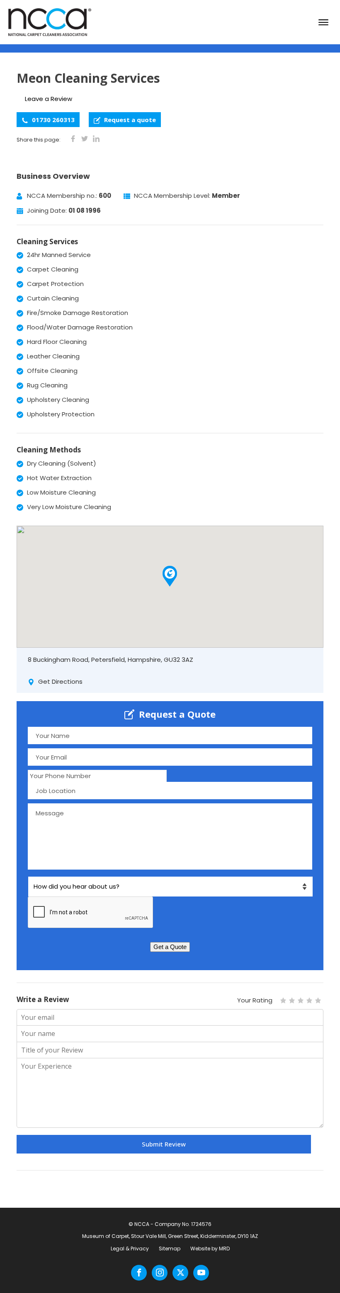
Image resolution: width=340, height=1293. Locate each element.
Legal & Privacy (130, 1248)
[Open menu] (323, 22)
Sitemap (169, 1248)
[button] (169, 576)
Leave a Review (48, 98)
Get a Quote (170, 946)
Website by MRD (210, 1248)
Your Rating (254, 1000)
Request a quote (129, 119)
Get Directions (59, 681)
